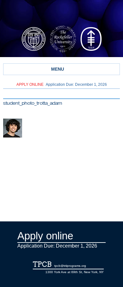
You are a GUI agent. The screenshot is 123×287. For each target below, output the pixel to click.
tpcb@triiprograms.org (70, 265)
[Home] (61, 13)
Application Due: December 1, (61, 84)
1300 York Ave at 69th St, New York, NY (74, 272)
